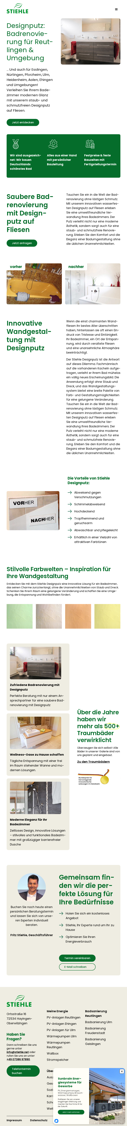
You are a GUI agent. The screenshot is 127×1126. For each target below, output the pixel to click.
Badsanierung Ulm (98, 1022)
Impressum (14, 1120)
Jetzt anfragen (22, 243)
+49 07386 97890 (18, 1059)
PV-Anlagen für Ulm (61, 1030)
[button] (116, 9)
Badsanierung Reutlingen (96, 1013)
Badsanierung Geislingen (95, 1041)
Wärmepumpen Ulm (62, 1036)
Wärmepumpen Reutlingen (58, 1044)
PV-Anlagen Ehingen (61, 1024)
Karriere (52, 1096)
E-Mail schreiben (75, 967)
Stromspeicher (58, 1060)
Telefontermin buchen (21, 1071)
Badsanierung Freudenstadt (95, 1030)
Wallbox (53, 1053)
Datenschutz (38, 1120)
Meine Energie (57, 1011)
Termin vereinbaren (77, 958)
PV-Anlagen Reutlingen (63, 1017)
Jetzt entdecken (23, 122)
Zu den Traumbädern (93, 762)
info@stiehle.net (18, 1052)
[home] (17, 8)
